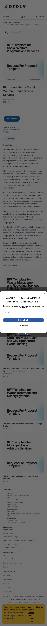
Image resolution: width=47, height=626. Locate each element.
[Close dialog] (45, 293)
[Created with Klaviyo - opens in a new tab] (23, 334)
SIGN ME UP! (23, 320)
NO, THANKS (23, 325)
